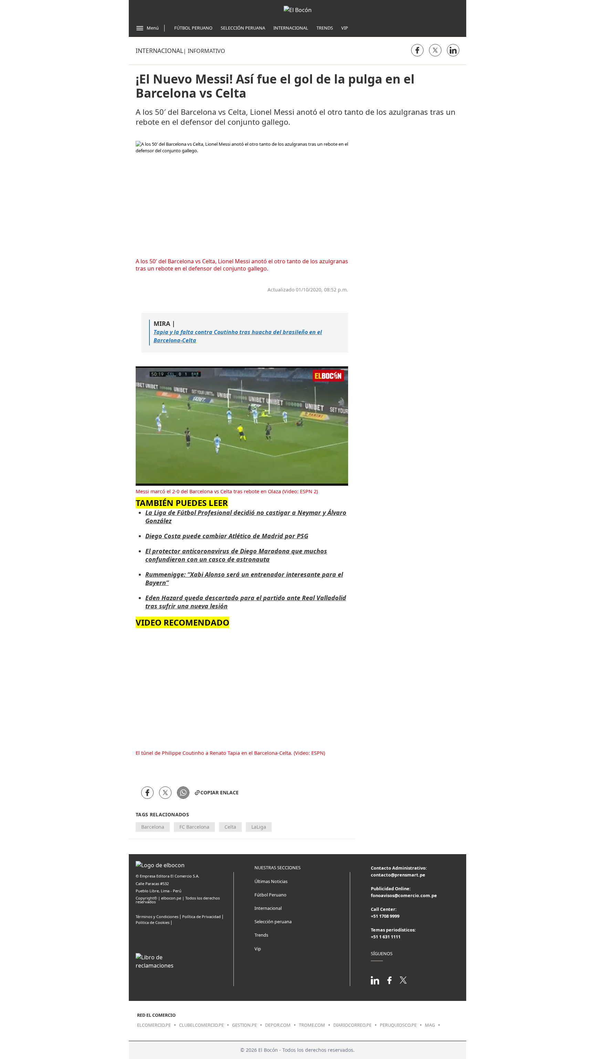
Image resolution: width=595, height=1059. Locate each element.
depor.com (278, 1025)
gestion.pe (244, 1025)
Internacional (290, 28)
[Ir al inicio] (298, 10)
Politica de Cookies (152, 922)
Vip (344, 28)
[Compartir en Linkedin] (453, 50)
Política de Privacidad (201, 916)
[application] (242, 426)
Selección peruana (273, 921)
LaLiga (258, 827)
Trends (324, 28)
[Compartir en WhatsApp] (183, 792)
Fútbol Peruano (193, 28)
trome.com (312, 1025)
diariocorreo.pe (352, 1025)
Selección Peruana (243, 28)
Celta (230, 827)
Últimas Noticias (271, 881)
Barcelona (152, 827)
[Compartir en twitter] (435, 50)
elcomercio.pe (154, 1025)
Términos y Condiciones (157, 916)
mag (430, 1025)
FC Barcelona (194, 827)
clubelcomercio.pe (201, 1025)
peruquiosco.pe (398, 1025)
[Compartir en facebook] (417, 50)
